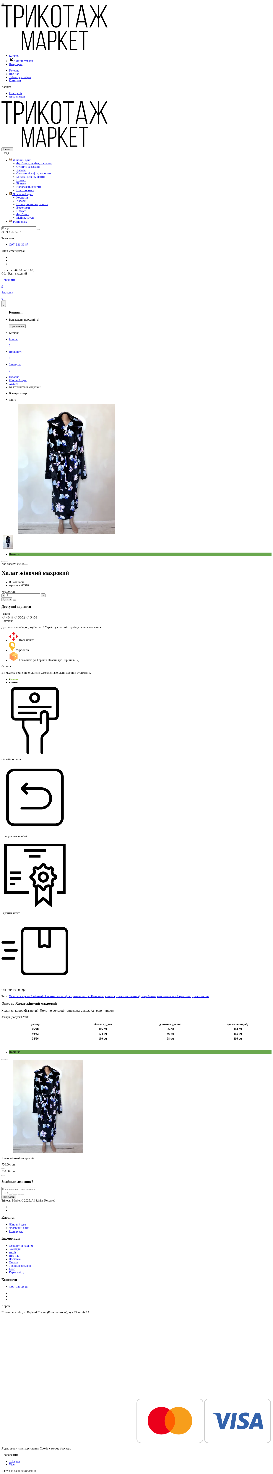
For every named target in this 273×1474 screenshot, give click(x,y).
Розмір (5, 613)
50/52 (22, 617)
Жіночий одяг (21, 160)
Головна (14, 70)
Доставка (15, 1259)
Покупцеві (15, 64)
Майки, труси (25, 217)
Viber (12, 1464)
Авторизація (17, 96)
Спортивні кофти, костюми (33, 173)
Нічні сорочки (25, 190)
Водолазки (23, 207)
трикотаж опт (200, 996)
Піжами (21, 180)
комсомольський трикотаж (174, 996)
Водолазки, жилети (28, 186)
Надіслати (8, 1197)
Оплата (13, 1262)
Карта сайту (16, 1272)
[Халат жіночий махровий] (66, 533)
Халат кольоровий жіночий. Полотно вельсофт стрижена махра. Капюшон (56, 996)
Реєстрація (15, 93)
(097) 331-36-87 (18, 244)
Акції (12, 1252)
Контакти (15, 80)
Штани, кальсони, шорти (32, 204)
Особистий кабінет (21, 1245)
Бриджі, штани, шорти (30, 176)
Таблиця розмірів (20, 77)
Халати (21, 170)
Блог (12, 1269)
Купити (7, 599)
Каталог (14, 55)
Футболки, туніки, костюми (34, 163)
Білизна (21, 183)
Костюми (22, 197)
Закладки (15, 1249)
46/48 (10, 617)
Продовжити (17, 326)
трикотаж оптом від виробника (136, 996)
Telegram (14, 1461)
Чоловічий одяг (22, 194)
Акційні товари (23, 60)
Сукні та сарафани (28, 166)
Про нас (14, 73)
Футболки (22, 214)
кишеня (110, 996)
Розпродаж (19, 221)
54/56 (33, 617)
